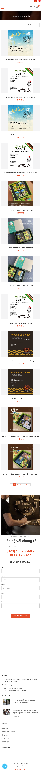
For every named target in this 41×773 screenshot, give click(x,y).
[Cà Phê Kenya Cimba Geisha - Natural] (20, 306)
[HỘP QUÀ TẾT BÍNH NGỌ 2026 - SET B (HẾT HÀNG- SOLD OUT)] (20, 457)
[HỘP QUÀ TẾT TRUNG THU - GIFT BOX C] (20, 193)
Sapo (24, 766)
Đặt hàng (5, 735)
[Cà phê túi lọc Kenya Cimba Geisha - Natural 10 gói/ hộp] (20, 156)
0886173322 (20, 555)
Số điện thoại (4, 584)
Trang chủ (14, 16)
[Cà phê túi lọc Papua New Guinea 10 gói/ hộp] (20, 344)
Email (2, 593)
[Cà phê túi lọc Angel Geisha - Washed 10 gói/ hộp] (20, 43)
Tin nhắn (3, 602)
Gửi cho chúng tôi (20, 616)
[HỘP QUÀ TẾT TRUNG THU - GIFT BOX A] (20, 269)
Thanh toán (5, 738)
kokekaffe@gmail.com (10, 685)
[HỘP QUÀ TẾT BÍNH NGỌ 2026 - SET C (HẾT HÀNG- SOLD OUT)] (20, 419)
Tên (2, 567)
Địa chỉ (3, 576)
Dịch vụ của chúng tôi (8, 732)
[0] (37, 7)
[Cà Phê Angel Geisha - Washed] (20, 118)
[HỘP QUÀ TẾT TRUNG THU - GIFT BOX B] (20, 231)
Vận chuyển (6, 742)
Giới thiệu (5, 728)
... (23, 485)
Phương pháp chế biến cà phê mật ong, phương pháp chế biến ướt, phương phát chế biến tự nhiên (26, 712)
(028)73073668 (19, 551)
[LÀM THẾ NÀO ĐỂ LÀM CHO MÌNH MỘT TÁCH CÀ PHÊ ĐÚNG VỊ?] (6, 702)
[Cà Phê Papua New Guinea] (20, 382)
